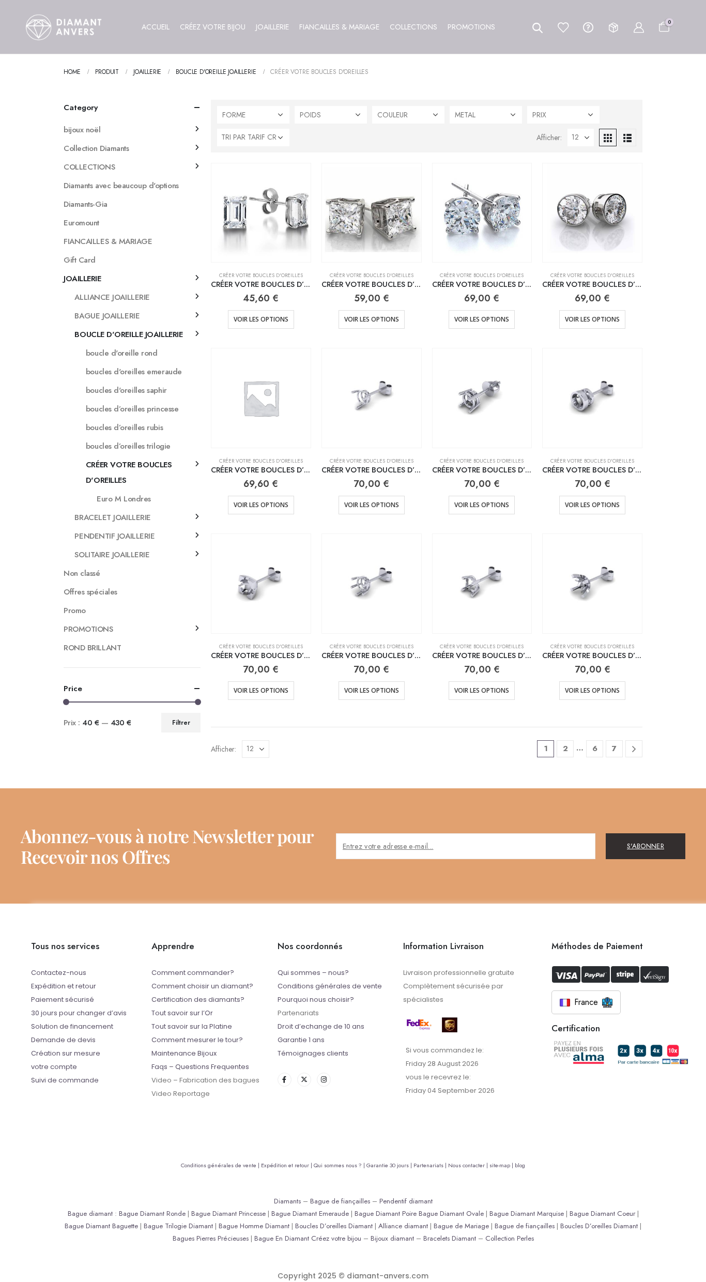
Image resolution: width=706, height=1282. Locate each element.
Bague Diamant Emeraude (310, 1213)
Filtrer (181, 722)
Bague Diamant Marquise (526, 1213)
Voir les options (261, 319)
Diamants (287, 1201)
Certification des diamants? (197, 999)
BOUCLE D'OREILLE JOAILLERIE (128, 334)
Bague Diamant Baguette (101, 1226)
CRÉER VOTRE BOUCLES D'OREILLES (261, 275)
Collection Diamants (96, 148)
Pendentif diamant (406, 1201)
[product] (261, 213)
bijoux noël (82, 129)
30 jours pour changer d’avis (79, 1013)
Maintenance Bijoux (184, 1053)
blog (520, 1165)
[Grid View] (608, 137)
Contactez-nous (58, 973)
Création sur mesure (65, 1053)
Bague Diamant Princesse (228, 1213)
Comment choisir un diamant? (202, 986)
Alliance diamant (403, 1226)
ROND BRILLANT (92, 647)
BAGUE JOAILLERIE (107, 316)
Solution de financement (72, 1026)
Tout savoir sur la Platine (191, 1026)
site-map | (502, 1165)
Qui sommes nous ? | (340, 1165)
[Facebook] (284, 1080)
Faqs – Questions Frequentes (200, 1067)
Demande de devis (63, 1040)
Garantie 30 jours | (389, 1165)
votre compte (54, 1067)
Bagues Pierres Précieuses (211, 1238)
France (586, 1002)
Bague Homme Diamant (254, 1226)
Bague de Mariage (461, 1226)
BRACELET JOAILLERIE (112, 517)
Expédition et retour (63, 986)
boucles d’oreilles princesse (132, 409)
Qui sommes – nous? (313, 973)
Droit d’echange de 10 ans (321, 1026)
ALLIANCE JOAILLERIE (111, 297)
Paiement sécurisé (62, 999)
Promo (75, 610)
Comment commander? (192, 973)
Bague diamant (90, 1213)
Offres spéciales (90, 592)
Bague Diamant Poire (386, 1213)
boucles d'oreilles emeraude (134, 371)
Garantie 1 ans (301, 1040)
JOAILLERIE (82, 278)
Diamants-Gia (86, 204)
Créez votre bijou (336, 1238)
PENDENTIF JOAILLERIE (114, 536)
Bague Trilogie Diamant (178, 1226)
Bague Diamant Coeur (602, 1213)
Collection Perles (509, 1238)
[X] (304, 1080)
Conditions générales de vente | (221, 1165)
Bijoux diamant (392, 1238)
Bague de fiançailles (340, 1201)
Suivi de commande (65, 1080)
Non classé (82, 573)
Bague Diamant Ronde (152, 1213)
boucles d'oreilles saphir (126, 390)
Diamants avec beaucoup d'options (121, 185)
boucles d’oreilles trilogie (128, 446)
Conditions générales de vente (330, 986)
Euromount (81, 222)
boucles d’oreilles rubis (124, 427)
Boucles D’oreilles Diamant (334, 1226)
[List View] (627, 137)
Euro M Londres (124, 499)
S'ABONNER (645, 846)
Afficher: (549, 137)
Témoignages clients (313, 1053)
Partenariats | (430, 1165)
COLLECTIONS (89, 167)
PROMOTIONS (88, 629)
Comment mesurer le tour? (197, 1040)
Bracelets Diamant (449, 1238)
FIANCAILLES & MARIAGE (108, 241)
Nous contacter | (468, 1165)
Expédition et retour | (287, 1165)
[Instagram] (324, 1080)
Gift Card (80, 260)
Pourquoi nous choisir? (316, 999)
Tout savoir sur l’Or (182, 1013)
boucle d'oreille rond (122, 353)
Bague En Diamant (281, 1238)
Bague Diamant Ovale (451, 1213)
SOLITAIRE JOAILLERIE (111, 554)
